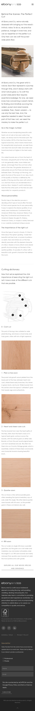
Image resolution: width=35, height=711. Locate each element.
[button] (33, 4)
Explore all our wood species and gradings (17, 566)
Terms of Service (26, 685)
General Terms (7, 635)
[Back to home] (11, 4)
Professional (8, 658)
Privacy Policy (23, 635)
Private (6, 661)
